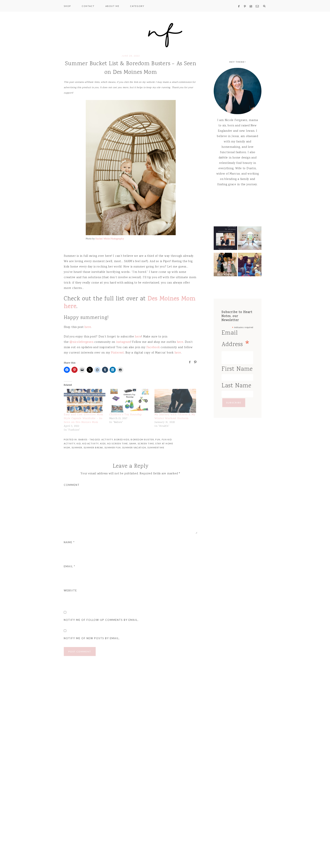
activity (107, 439)
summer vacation (134, 447)
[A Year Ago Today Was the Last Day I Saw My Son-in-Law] (249, 265)
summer (77, 447)
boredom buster (142, 439)
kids (103, 443)
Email (69, 566)
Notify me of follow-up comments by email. (101, 619)
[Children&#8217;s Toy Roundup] (130, 401)
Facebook (153, 347)
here (87, 327)
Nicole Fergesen (165, 34)
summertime (155, 447)
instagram (123, 342)
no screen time (117, 443)
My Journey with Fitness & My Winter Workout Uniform (174, 416)
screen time (146, 443)
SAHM (132, 443)
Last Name (236, 386)
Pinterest (117, 353)
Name (69, 542)
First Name (237, 369)
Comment (72, 484)
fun (157, 439)
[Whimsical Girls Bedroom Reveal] (249, 239)
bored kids (121, 439)
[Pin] (194, 362)
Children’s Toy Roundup (125, 415)
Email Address (236, 340)
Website (70, 590)
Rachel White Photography (109, 239)
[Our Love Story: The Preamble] (225, 239)
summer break (93, 447)
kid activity (90, 443)
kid (79, 443)
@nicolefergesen (81, 342)
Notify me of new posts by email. (92, 638)
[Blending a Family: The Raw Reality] (225, 265)
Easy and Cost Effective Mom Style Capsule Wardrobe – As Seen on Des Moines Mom (83, 418)
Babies (82, 439)
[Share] (188, 362)
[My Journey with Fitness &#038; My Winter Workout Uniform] (175, 401)
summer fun (112, 447)
